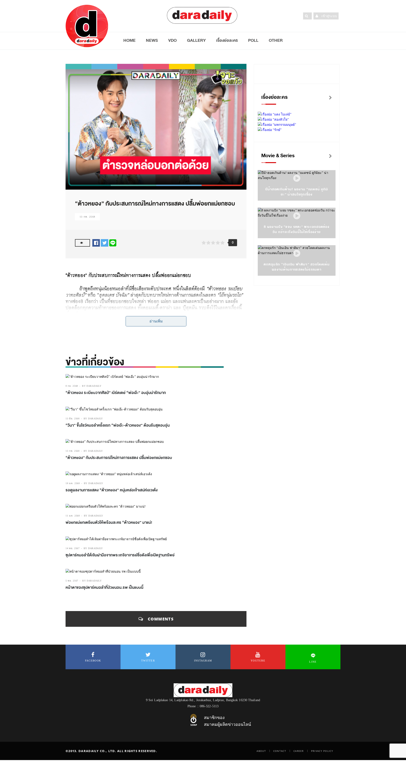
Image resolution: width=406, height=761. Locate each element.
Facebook (93, 660)
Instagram (203, 660)
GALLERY (196, 40)
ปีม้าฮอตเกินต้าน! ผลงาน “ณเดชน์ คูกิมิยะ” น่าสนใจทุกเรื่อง (296, 192)
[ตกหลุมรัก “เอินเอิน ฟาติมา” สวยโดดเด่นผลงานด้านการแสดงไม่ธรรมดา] (296, 253)
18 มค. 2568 (73, 483)
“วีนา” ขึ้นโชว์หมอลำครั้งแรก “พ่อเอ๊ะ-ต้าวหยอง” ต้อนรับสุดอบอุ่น (118, 425)
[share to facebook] (96, 242)
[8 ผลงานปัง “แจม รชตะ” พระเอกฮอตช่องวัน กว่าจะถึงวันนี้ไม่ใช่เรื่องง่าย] (296, 216)
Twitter (148, 660)
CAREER (298, 751)
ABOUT (261, 751)
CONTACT (279, 751)
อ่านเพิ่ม (156, 321)
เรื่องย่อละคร (227, 40)
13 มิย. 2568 (73, 418)
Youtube (258, 660)
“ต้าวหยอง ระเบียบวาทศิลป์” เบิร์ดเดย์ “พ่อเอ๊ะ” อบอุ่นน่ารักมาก (116, 393)
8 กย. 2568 (72, 386)
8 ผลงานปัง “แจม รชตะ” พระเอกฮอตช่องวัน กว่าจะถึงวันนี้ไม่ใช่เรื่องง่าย (296, 229)
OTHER (276, 40)
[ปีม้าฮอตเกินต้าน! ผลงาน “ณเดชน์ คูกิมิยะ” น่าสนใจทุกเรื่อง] (296, 178)
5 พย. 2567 (72, 580)
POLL (253, 40)
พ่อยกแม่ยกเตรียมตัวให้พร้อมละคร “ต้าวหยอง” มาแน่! (109, 522)
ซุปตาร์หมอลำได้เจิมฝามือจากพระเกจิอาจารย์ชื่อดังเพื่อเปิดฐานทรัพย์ (120, 555)
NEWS (152, 40)
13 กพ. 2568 (87, 216)
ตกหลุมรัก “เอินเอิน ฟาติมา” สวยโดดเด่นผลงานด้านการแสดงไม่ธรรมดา (297, 267)
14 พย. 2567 (73, 548)
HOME (129, 40)
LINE (312, 661)
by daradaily (91, 386)
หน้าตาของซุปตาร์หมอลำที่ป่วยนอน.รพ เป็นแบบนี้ (104, 587)
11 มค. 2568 (73, 515)
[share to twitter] (104, 242)
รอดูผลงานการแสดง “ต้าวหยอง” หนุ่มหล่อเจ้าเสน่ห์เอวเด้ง (112, 490)
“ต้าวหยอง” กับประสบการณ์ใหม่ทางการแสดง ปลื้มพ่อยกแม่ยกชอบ (119, 458)
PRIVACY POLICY (322, 751)
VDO (172, 40)
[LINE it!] (112, 242)
